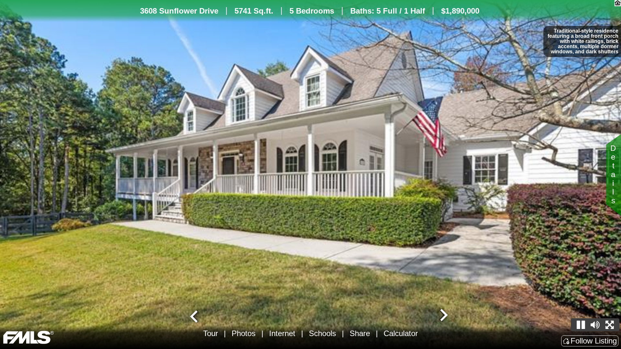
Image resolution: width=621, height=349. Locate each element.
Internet (282, 333)
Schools (322, 333)
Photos (244, 333)
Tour (210, 333)
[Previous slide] (194, 315)
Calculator (401, 333)
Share (360, 333)
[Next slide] (443, 315)
